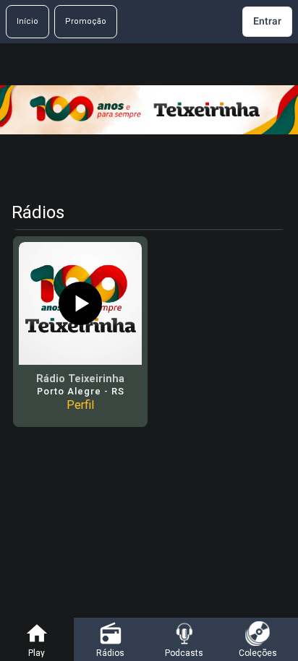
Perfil (80, 405)
